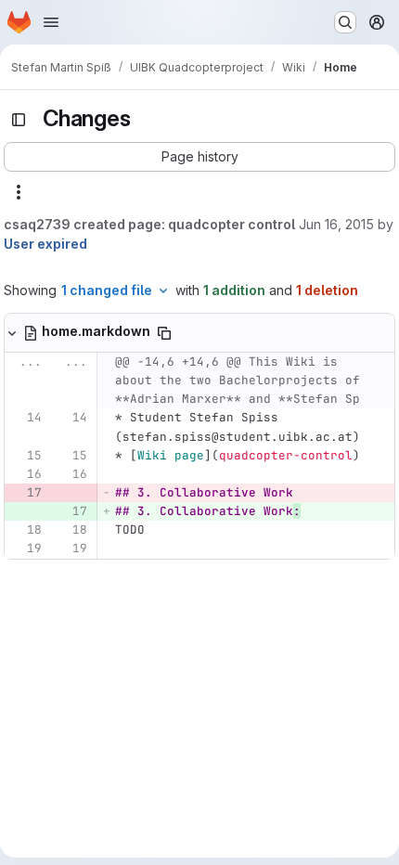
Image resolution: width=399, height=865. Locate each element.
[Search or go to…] (345, 22)
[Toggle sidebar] (18, 120)
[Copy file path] (164, 333)
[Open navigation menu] (51, 22)
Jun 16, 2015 (336, 224)
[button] (199, 157)
